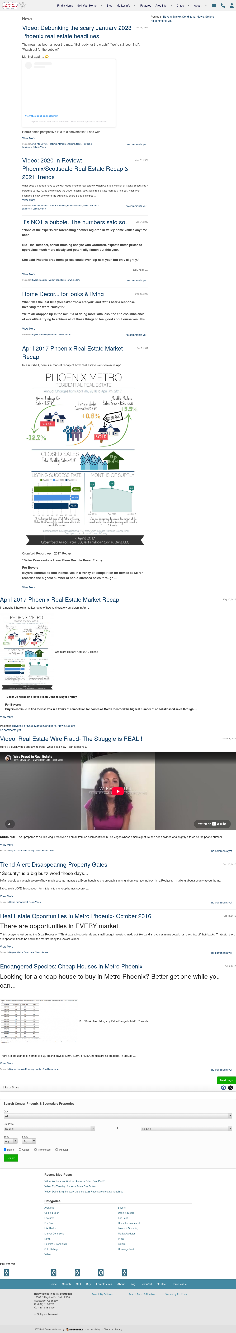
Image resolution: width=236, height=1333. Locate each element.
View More (28, 138)
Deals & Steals (126, 1212)
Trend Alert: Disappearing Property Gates (53, 864)
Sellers (36, 146)
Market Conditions (66, 143)
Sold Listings (51, 1249)
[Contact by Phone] (223, 5)
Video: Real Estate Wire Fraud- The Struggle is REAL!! (71, 738)
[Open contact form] (214, 5)
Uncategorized (126, 1249)
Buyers (44, 143)
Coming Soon (51, 1212)
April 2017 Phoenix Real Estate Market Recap (72, 352)
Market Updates (74, 205)
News (79, 143)
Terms (107, 1329)
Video (43, 146)
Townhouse (44, 1149)
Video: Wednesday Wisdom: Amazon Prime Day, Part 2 (74, 1181)
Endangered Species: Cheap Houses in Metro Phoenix (71, 966)
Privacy (118, 1329)
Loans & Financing (57, 205)
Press (121, 1238)
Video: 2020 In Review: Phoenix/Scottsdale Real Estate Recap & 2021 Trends (75, 168)
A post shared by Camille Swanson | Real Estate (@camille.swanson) (69, 121)
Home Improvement (48, 334)
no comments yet (136, 144)
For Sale (27, 726)
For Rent (123, 1218)
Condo (26, 1149)
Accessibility (93, 1329)
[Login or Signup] (232, 5)
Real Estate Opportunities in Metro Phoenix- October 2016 (75, 915)
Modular (63, 1149)
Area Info (35, 143)
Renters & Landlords (55, 1244)
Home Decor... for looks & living (63, 293)
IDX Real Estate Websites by (50, 1329)
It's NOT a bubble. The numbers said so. (74, 221)
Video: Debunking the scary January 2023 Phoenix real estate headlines (76, 31)
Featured (53, 143)
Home (10, 1149)
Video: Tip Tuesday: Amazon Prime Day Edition (70, 1186)
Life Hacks (50, 1228)
